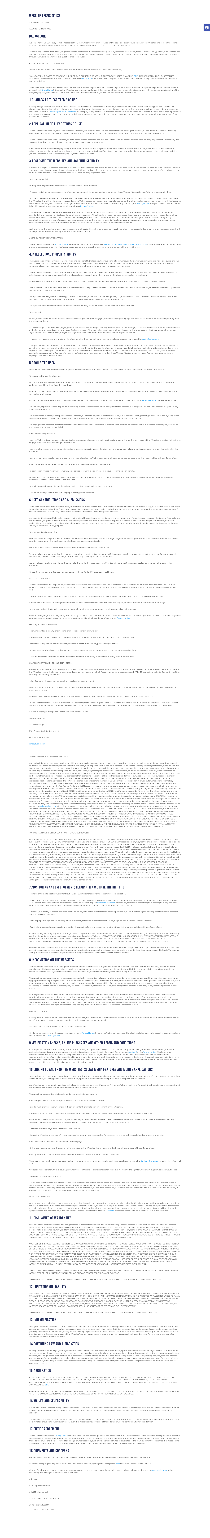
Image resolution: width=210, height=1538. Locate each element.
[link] (207, 27)
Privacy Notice (46, 90)
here (144, 400)
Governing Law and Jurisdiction (62, 112)
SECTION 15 (86, 79)
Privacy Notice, (143, 204)
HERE (135, 76)
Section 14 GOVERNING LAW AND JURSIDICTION (125, 244)
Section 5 (132, 1052)
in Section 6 (151, 400)
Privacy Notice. (87, 206)
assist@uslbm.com (150, 339)
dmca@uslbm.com (37, 744)
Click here (109, 1211)
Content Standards (106, 903)
